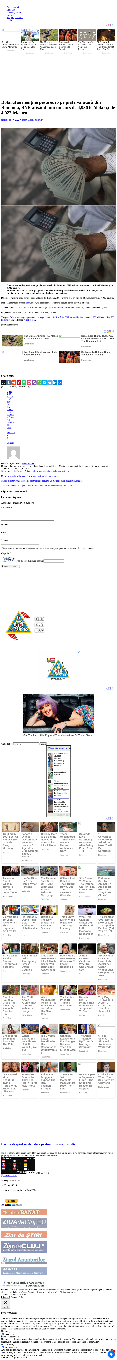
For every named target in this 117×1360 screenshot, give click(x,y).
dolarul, (10, 409)
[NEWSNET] (24, 1274)
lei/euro (10, 417)
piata (9, 430)
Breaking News (14, 12)
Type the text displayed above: (29, 561)
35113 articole (28, 463)
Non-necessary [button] (8, 1344)
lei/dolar (10, 414)
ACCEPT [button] (21, 1294)
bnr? (9, 399)
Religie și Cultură (15, 17)
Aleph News (29, 320)
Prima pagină (13, 7)
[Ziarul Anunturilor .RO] (24, 1263)
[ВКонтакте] (60, 382)
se (8, 435)
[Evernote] (24, 382)
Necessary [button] (5, 1331)
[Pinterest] (19, 382)
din (8, 407)
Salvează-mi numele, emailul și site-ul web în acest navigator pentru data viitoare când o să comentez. (49, 548)
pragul (29, 303)
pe (8, 425)
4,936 (9, 394)
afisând (10, 396)
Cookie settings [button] (9, 1294)
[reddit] (13, 382)
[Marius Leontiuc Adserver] (24, 1287)
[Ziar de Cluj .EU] (24, 1252)
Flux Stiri (11, 10)
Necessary (9, 1334)
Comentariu (6, 507)
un (8, 440)
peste (9, 427)
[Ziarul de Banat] (24, 1214)
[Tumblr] (8, 382)
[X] (3, 382)
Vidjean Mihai (26, 120)
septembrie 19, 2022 (10, 120)
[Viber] (34, 382)
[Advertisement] (59, 76)
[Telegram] (49, 382)
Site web (5, 540)
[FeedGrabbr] (58, 815)
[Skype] (44, 382)
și (7, 437)
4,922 (9, 391)
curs (9, 402)
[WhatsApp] (39, 382)
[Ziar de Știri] (24, 1237)
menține (10, 422)
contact (10, 20)
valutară (10, 443)
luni (8, 420)
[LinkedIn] (55, 382)
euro (9, 412)
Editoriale (11, 15)
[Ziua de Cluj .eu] (24, 1227)
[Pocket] (29, 382)
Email (3, 532)
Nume (4, 524)
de (8, 404)
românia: (11, 432)
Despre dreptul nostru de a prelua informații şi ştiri (38, 1144)
